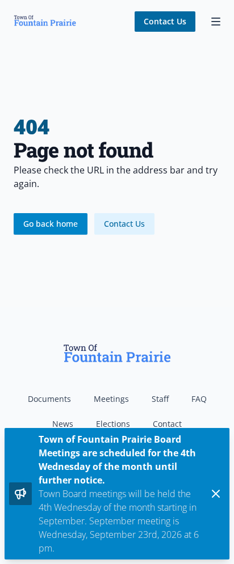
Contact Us (165, 21)
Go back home (50, 223)
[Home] (45, 21)
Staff (160, 398)
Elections (113, 423)
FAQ (199, 398)
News (62, 423)
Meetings (111, 398)
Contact (167, 423)
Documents (49, 398)
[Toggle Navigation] (216, 21)
